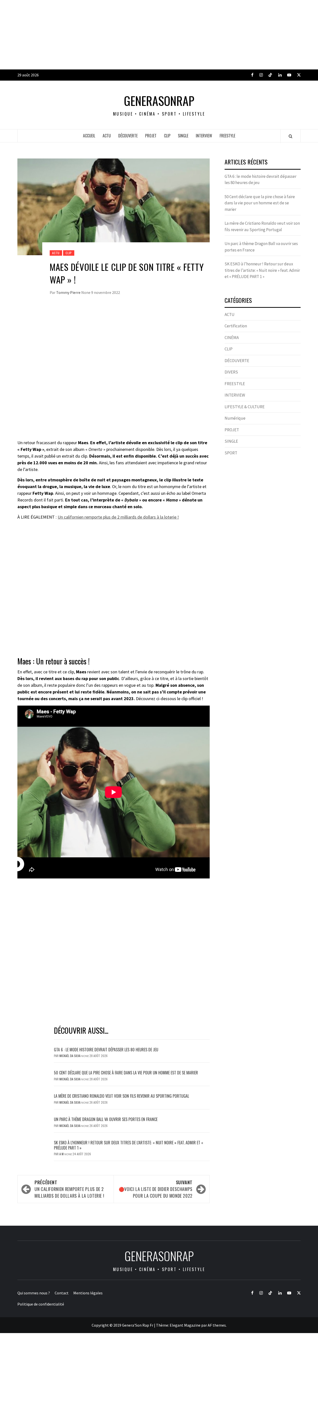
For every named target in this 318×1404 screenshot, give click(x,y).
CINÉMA (232, 337)
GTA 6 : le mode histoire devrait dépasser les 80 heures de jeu (106, 1050)
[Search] (290, 136)
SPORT (231, 453)
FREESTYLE (227, 136)
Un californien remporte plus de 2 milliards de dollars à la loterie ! (118, 517)
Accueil (89, 136)
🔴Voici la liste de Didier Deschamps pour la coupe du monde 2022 (156, 1189)
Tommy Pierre (68, 292)
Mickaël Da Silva (70, 1056)
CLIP (167, 136)
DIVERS (231, 372)
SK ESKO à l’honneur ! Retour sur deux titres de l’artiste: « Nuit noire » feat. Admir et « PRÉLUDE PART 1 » (128, 1145)
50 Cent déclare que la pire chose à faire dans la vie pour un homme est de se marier (126, 1073)
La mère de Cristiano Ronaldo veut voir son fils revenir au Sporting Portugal (121, 1096)
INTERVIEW (204, 136)
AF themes (217, 1325)
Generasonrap (159, 100)
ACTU (107, 136)
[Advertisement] (149, 34)
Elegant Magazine (185, 1325)
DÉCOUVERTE (128, 136)
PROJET (151, 136)
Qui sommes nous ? (33, 1292)
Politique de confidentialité (40, 1304)
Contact (62, 1292)
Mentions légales (88, 1292)
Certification (236, 326)
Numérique (235, 418)
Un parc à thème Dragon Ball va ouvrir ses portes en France (106, 1119)
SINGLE (183, 136)
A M (61, 1154)
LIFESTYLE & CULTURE (245, 406)
